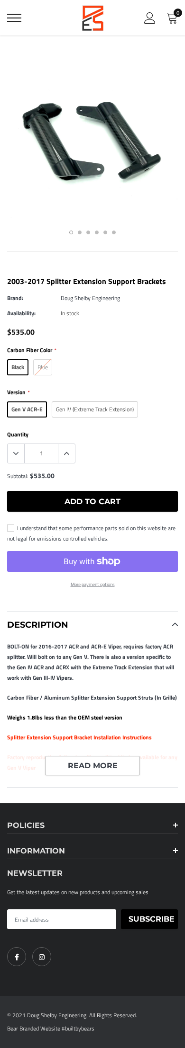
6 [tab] (114, 232)
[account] (150, 17)
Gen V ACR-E (27, 409)
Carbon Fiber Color (31, 350)
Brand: (15, 297)
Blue (42, 367)
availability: (21, 313)
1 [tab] (71, 232)
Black (17, 367)
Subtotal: (17, 475)
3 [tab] (88, 232)
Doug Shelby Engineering (90, 297)
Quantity (17, 434)
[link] (16, 956)
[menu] (14, 18)
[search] (38, 18)
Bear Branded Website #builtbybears (50, 1028)
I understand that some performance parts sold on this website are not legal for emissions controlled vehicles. (91, 533)
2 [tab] (80, 232)
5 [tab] (105, 232)
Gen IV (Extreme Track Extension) (95, 409)
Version (18, 392)
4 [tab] (97, 232)
